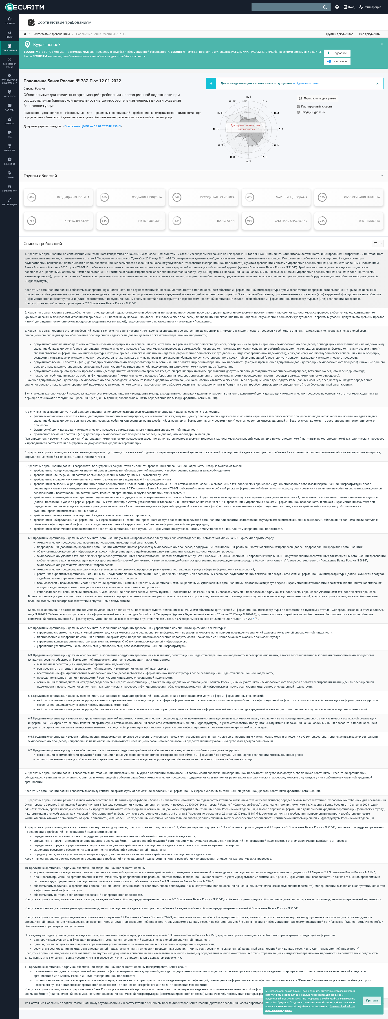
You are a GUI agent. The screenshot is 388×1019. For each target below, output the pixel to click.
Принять (372, 1000)
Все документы (369, 34)
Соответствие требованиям (51, 34)
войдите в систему (306, 83)
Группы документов (339, 34)
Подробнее (340, 53)
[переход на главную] (25, 34)
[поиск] (325, 7)
